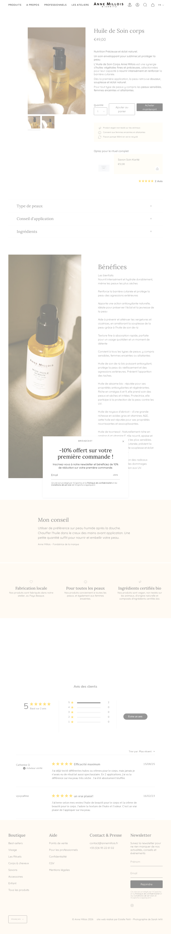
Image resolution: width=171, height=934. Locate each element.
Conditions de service (61, 485)
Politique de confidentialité (99, 483)
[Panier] (153, 5)
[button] (15, 5)
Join (115, 475)
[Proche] (123, 441)
